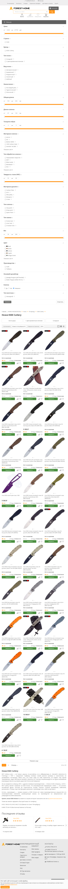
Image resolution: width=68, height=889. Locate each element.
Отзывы (22, 874)
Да (7, 288)
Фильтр (8, 22)
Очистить (60, 302)
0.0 (26, 360)
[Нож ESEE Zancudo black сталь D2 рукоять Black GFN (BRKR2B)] (55, 411)
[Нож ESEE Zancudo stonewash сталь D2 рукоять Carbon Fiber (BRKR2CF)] (33, 447)
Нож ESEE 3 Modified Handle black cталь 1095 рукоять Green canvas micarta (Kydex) (32, 639)
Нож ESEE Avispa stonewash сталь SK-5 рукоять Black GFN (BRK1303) (33, 674)
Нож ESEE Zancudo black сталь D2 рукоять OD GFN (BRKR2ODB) (11, 603)
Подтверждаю (5, 887)
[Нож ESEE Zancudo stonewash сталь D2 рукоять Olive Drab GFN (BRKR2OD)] (55, 483)
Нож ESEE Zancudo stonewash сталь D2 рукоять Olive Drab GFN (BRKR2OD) (54, 497)
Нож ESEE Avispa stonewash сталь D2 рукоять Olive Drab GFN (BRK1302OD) (55, 460)
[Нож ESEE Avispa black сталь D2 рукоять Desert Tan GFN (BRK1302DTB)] (33, 554)
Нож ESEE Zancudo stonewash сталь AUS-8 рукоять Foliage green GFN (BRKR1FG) (54, 639)
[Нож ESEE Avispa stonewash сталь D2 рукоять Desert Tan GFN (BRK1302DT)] (12, 554)
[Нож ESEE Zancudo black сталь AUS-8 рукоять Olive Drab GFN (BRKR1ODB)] (55, 340)
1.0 (4, 681)
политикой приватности (10, 884)
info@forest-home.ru (52, 861)
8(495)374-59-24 (30, 1)
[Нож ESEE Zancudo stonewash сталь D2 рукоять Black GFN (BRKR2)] (12, 518)
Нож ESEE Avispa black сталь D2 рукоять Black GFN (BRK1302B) (53, 531)
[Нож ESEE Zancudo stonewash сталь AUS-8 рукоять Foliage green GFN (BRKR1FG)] (55, 625)
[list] (61, 326)
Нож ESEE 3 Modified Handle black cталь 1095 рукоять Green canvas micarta (32, 390)
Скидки (26, 3)
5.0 (4, 360)
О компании (10, 3)
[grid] (58, 326)
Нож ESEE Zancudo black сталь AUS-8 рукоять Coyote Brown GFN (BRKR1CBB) (12, 390)
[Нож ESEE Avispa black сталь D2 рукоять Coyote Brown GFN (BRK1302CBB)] (55, 554)
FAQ (21, 868)
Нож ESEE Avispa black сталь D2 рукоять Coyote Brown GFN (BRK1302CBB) (53, 568)
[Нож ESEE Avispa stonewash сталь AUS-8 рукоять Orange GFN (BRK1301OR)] (55, 697)
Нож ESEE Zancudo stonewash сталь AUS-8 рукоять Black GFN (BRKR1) (11, 353)
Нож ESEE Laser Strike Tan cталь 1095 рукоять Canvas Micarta (33, 710)
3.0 (4, 753)
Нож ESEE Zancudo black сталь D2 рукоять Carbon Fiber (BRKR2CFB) (11, 710)
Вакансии (23, 865)
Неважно (17, 288)
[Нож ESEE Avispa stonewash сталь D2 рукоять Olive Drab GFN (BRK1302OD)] (55, 447)
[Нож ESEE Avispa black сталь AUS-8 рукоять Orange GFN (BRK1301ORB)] (12, 625)
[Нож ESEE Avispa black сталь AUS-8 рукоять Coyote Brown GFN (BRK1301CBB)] (12, 411)
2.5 (47, 539)
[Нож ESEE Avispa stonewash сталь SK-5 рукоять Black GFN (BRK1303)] (33, 661)
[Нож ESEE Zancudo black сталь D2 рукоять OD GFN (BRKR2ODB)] (12, 590)
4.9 (47, 574)
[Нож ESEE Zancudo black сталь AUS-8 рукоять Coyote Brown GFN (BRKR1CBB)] (12, 376)
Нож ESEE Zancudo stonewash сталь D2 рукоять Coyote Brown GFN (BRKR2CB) (11, 461)
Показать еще (34, 761)
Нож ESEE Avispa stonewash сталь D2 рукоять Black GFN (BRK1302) (33, 531)
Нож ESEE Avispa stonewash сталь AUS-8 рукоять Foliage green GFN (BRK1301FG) (32, 604)
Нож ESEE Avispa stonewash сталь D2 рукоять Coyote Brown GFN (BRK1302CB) (33, 497)
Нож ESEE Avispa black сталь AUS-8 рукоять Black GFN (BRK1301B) (54, 389)
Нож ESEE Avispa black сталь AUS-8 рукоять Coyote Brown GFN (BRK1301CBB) (11, 425)
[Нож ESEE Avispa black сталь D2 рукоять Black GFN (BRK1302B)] (55, 518)
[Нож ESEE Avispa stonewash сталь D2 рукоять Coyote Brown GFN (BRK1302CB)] (33, 483)
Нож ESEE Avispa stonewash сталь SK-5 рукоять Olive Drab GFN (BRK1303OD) (55, 675)
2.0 (4, 467)
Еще (56, 3)
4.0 (4, 539)
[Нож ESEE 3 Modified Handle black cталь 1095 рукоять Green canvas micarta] (33, 376)
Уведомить (8, 363)
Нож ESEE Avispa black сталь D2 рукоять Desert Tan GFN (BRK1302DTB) (31, 568)
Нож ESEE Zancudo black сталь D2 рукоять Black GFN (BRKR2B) (54, 424)
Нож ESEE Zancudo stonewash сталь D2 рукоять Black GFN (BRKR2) (11, 531)
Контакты (18, 3)
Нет (11, 288)
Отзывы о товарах (37, 855)
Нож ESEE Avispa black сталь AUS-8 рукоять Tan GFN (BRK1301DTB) (11, 745)
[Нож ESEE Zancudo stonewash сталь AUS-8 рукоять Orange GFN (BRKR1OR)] (12, 661)
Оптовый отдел (24, 862)
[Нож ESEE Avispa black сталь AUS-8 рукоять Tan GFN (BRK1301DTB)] (12, 732)
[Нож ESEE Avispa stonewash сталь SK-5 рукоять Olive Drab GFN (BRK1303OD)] (55, 661)
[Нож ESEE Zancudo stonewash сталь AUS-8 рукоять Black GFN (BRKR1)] (12, 340)
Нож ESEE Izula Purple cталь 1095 (10, 495)
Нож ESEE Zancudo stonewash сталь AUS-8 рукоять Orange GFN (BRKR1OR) (11, 675)
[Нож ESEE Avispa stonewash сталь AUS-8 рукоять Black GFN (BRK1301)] (33, 411)
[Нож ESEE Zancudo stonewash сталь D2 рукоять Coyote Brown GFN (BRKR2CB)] (12, 447)
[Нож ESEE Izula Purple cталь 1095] (12, 483)
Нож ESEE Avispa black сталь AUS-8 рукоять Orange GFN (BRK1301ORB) (11, 638)
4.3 (4, 432)
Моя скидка (35, 857)
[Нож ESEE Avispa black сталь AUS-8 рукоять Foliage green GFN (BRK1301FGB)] (55, 590)
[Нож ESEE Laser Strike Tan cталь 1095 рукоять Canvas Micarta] (33, 697)
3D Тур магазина (25, 871)
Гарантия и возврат (35, 3)
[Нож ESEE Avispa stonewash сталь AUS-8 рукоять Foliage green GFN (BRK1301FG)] (33, 590)
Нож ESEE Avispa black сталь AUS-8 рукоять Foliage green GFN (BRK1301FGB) (54, 604)
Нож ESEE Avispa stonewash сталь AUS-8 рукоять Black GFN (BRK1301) (32, 424)
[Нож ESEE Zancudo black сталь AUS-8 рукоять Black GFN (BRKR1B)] (33, 340)
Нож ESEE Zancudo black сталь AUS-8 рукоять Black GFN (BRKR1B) (33, 353)
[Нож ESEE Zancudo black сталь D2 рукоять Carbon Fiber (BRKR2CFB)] (12, 697)
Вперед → (15, 765)
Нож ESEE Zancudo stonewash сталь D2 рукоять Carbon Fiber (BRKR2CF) (33, 460)
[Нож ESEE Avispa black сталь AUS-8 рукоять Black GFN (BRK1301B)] (55, 376)
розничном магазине (55, 798)
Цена (5, 26)
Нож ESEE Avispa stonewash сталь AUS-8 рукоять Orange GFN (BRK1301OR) (54, 711)
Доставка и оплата (47, 3)
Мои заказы (35, 849)
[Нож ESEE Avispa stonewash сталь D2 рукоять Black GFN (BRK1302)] (33, 518)
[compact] (64, 326)
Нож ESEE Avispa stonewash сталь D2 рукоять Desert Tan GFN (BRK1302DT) (12, 567)
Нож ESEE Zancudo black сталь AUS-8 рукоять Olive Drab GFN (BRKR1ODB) (54, 353)
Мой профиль (36, 852)
